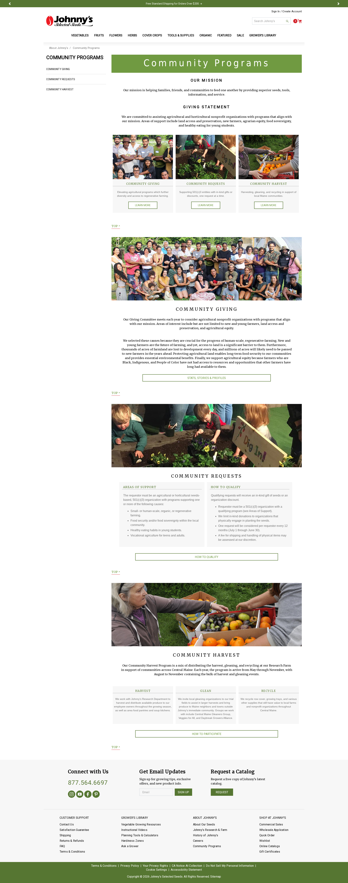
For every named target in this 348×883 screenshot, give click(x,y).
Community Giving (58, 69)
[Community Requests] (206, 157)
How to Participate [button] (206, 734)
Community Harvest (60, 89)
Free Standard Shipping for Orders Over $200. (173, 3)
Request (222, 792)
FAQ (62, 846)
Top (115, 226)
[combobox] (271, 21)
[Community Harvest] (269, 157)
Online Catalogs (269, 846)
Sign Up (183, 792)
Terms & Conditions (72, 851)
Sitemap (215, 876)
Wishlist (264, 840)
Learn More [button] (143, 205)
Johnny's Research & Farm (210, 830)
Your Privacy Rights (155, 865)
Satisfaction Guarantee (74, 830)
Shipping (65, 835)
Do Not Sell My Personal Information (230, 865)
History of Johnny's (205, 835)
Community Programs (86, 48)
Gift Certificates (269, 851)
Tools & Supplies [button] (181, 35)
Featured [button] (224, 35)
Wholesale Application (273, 830)
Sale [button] (240, 35)
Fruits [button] (99, 35)
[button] (9, 3)
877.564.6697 (88, 782)
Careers (198, 840)
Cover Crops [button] (152, 35)
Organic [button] (206, 35)
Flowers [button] (115, 35)
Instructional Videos (134, 830)
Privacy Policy (129, 865)
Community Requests (60, 79)
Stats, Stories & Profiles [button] (206, 378)
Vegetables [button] (80, 35)
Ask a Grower (129, 846)
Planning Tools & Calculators (139, 835)
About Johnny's (58, 48)
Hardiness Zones (132, 840)
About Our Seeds (204, 824)
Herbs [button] (132, 35)
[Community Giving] (143, 157)
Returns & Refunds (72, 840)
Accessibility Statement (186, 869)
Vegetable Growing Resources (141, 824)
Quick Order (267, 835)
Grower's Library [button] (263, 35)
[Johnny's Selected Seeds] (69, 21)
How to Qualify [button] (206, 557)
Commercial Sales (271, 824)
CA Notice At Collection (187, 865)
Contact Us (67, 824)
